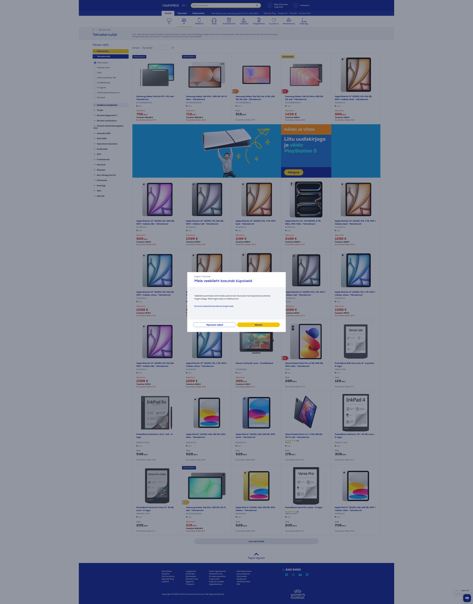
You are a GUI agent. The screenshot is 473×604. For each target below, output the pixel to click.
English (197, 276)
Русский (206, 276)
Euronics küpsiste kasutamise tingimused (213, 306)
